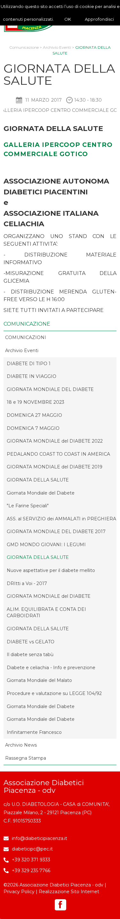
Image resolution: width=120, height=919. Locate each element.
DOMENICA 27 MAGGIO (34, 415)
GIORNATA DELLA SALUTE (38, 480)
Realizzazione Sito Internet (69, 891)
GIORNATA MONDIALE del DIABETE (49, 596)
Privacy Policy (19, 891)
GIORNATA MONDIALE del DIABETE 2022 (55, 441)
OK (67, 19)
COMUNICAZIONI (25, 337)
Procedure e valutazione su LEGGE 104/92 (54, 693)
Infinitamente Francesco (34, 732)
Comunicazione (24, 47)
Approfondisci (99, 19)
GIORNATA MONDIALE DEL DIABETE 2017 (56, 531)
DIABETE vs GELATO (30, 642)
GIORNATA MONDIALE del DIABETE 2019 (54, 467)
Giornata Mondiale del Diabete (41, 493)
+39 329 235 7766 (31, 870)
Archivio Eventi (57, 47)
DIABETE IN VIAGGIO (31, 376)
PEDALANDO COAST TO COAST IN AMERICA (58, 454)
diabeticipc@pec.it (32, 849)
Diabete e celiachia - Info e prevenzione (51, 667)
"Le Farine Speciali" (28, 506)
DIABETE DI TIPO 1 (29, 363)
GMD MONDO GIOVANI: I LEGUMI (46, 544)
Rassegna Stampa (25, 758)
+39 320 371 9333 (31, 860)
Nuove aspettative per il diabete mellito (51, 570)
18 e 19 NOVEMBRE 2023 (35, 402)
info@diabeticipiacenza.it (39, 838)
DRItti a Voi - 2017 (27, 583)
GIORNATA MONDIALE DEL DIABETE (50, 389)
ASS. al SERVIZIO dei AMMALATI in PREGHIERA (61, 519)
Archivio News (21, 745)
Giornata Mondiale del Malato (39, 680)
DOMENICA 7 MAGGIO (33, 428)
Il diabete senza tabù (30, 654)
